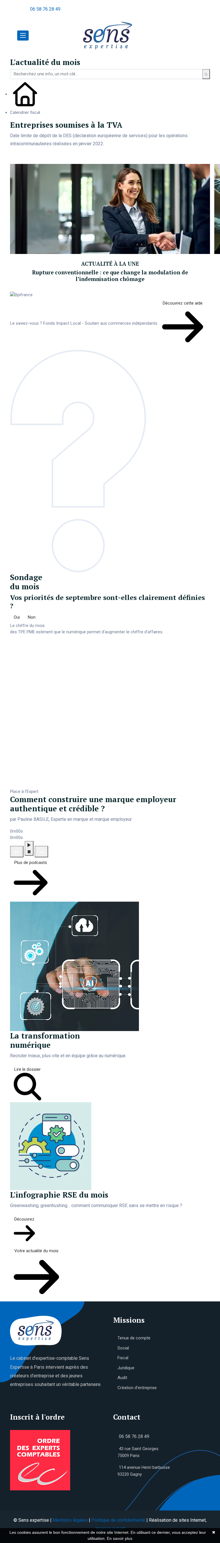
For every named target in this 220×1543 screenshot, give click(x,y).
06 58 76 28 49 (45, 9)
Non (32, 617)
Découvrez (24, 1219)
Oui (17, 617)
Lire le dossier (27, 1069)
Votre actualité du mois (36, 1250)
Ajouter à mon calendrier (42, 158)
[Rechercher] (206, 74)
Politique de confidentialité (118, 1520)
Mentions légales (70, 1520)
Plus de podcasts (30, 862)
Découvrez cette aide (183, 303)
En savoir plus (119, 1538)
